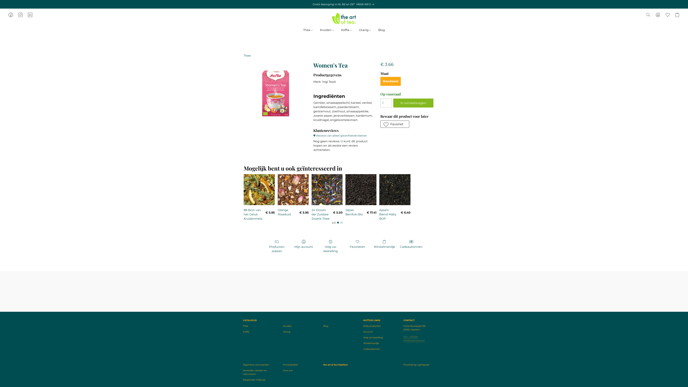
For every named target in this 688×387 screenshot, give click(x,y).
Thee (307, 30)
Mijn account (303, 247)
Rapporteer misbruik (254, 379)
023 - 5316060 (410, 336)
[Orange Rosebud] (293, 189)
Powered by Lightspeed (416, 364)
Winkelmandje (384, 247)
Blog (381, 30)
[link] (365, 4)
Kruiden (326, 30)
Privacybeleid (290, 364)
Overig (364, 30)
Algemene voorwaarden (256, 364)
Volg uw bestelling (330, 249)
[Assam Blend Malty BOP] (394, 189)
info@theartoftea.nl (413, 340)
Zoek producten (372, 326)
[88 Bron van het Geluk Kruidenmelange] (259, 189)
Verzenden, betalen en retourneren (255, 372)
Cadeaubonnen (411, 247)
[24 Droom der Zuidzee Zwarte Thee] (327, 189)
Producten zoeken (277, 249)
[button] (344, 18)
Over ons (288, 370)
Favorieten (357, 247)
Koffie (345, 30)
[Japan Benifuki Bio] (360, 189)
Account (368, 331)
